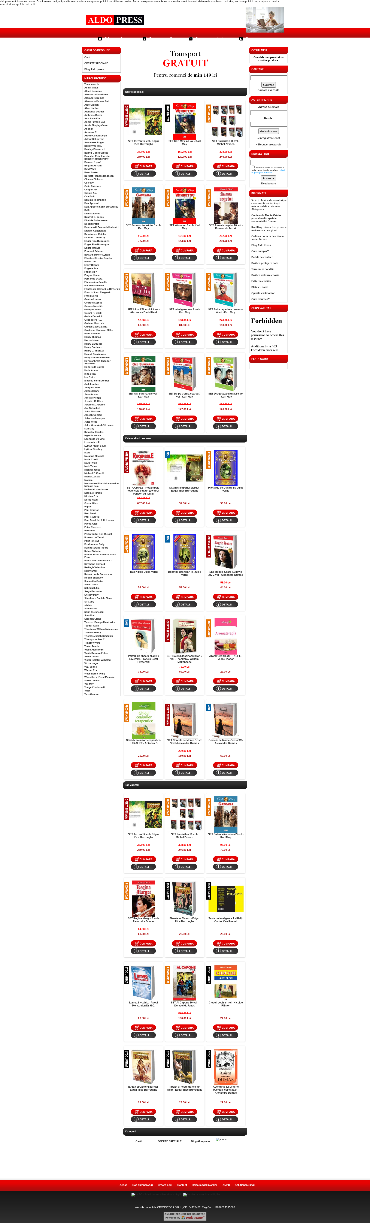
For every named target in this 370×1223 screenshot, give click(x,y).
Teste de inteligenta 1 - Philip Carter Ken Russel (226, 920)
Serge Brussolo (93, 591)
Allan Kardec (91, 108)
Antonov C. (90, 132)
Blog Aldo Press (261, 245)
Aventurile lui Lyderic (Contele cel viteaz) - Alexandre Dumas (226, 1089)
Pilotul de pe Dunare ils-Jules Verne (225, 489)
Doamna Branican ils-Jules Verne (184, 573)
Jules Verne (90, 421)
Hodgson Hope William (97, 357)
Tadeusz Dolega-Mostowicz (99, 622)
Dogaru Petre (91, 224)
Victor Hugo (91, 663)
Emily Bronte (91, 265)
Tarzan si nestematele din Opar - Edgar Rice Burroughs (184, 1088)
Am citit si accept (9, 4)
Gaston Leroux (92, 299)
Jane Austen (91, 394)
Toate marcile (91, 84)
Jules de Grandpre (94, 418)
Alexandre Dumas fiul (96, 101)
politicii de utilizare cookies (115, 1)
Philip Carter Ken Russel (98, 534)
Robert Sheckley (93, 577)
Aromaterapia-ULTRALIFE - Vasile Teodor (225, 658)
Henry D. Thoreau (94, 350)
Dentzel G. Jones (94, 217)
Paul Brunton (91, 510)
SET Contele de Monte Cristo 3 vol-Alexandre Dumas (184, 742)
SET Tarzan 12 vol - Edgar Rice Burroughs (143, 143)
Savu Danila (91, 584)
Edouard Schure (93, 251)
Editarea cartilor (261, 281)
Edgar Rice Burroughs (96, 241)
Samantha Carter (93, 581)
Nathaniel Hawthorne (96, 489)
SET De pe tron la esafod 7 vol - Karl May (185, 395)
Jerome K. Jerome (94, 404)
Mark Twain (90, 463)
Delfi (87, 210)
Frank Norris (91, 296)
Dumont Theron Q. (95, 237)
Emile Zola (90, 261)
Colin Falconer (92, 186)
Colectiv (89, 182)
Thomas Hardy (92, 632)
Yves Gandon (91, 694)
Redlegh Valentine (94, 567)
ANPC (226, 1185)
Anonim (88, 128)
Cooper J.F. (90, 189)
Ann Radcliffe (92, 118)
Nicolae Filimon (93, 493)
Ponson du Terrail (94, 537)
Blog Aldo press (94, 69)
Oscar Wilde (91, 503)
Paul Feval (90, 513)
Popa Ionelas (91, 541)
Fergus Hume (92, 275)
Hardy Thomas (92, 337)
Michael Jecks (92, 469)
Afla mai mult (27, 4)
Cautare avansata (268, 90)
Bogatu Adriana (93, 165)
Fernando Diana (93, 278)
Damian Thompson (95, 200)
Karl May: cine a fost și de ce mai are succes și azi (268, 229)
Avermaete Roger (94, 142)
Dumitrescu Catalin (95, 234)
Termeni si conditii (262, 269)
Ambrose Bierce (93, 115)
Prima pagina (115, 38)
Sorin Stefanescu (94, 612)
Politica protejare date (264, 263)
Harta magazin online (205, 1185)
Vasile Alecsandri (93, 649)
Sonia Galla (90, 608)
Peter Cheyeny (92, 527)
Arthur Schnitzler (94, 139)
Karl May (89, 428)
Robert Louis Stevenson (98, 574)
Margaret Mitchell (94, 456)
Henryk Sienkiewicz (95, 354)
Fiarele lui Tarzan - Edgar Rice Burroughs (185, 920)
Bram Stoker (91, 172)
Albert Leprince (93, 91)
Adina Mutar (91, 87)
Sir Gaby (89, 601)
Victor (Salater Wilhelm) (97, 660)
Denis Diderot (92, 213)
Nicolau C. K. (91, 496)
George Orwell (92, 309)
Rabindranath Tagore (96, 547)
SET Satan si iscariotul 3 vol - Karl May (143, 227)
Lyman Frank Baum (95, 445)
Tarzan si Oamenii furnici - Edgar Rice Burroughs (143, 1088)
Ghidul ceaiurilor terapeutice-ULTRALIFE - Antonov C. (143, 742)
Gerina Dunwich (93, 316)
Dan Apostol (91, 203)
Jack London (91, 384)
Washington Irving (94, 673)
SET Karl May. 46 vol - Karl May (185, 143)
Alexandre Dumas (94, 98)
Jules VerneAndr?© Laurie (99, 425)
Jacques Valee (92, 387)
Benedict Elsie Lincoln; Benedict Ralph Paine (97, 157)
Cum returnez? (260, 299)
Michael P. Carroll (94, 473)
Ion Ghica (89, 377)
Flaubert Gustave (94, 285)
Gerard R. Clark (92, 313)
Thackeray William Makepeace (101, 629)
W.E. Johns (90, 666)
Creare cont (165, 1185)
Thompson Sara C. (94, 639)
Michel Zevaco (92, 476)
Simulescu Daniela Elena (98, 598)
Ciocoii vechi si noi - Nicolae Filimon (226, 1004)
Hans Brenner (92, 333)
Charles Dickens (93, 179)
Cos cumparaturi (208, 38)
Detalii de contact (262, 257)
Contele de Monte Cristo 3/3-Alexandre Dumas (226, 742)
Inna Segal (90, 373)
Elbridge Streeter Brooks (98, 258)
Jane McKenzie (92, 397)
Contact (252, 38)
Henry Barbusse (93, 343)
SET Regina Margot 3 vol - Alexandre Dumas (143, 920)
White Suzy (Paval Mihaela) (99, 677)
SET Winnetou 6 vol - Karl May (184, 227)
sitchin (88, 605)
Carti (87, 57)
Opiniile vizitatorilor (263, 293)
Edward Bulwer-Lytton (97, 254)
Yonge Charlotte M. (95, 687)
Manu (87, 452)
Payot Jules (90, 523)
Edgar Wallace (92, 248)
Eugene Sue (91, 268)
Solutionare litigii (245, 1185)
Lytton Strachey (93, 449)
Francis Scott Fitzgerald (97, 292)
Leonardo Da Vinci (94, 439)
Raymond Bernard (94, 564)
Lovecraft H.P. (92, 442)
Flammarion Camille (95, 282)
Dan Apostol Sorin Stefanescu (101, 206)
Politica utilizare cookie (265, 275)
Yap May (89, 684)
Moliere (88, 480)
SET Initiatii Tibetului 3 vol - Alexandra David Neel (143, 311)
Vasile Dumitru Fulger (96, 653)
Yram (87, 690)
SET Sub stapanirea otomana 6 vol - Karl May (225, 311)
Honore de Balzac (94, 367)
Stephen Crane (92, 618)
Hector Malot (91, 340)
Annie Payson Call (94, 122)
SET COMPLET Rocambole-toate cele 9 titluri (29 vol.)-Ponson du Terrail (143, 490)
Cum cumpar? (160, 38)
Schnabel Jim (92, 588)
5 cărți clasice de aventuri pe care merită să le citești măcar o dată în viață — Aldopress (268, 205)
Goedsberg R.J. (93, 319)
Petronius (89, 530)
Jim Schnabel (92, 408)
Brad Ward (90, 169)
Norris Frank (91, 499)
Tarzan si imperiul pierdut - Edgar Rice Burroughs (185, 489)
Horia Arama (91, 370)
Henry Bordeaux (93, 347)
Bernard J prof (92, 162)
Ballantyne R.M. (93, 146)
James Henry (91, 391)
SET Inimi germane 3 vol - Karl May (184, 311)
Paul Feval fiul (92, 517)
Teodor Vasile (91, 625)
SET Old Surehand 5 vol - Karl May (143, 395)
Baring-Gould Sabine (96, 152)
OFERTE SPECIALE (96, 63)
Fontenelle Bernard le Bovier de (102, 289)
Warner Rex (90, 670)
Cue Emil (89, 196)
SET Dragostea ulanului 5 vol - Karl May (225, 395)
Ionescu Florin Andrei (96, 380)
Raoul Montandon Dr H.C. (98, 560)
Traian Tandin (92, 646)
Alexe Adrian (91, 104)
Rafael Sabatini (92, 551)
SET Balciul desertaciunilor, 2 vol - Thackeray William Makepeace (184, 659)
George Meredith (93, 306)
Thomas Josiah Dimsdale (98, 636)
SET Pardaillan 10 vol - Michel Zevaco (225, 143)
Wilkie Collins (92, 680)
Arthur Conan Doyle (95, 135)
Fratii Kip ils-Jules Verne (143, 571)
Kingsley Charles (93, 432)
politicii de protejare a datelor (262, 1)
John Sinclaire (92, 411)
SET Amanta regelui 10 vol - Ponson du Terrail (226, 227)
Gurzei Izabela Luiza (95, 326)
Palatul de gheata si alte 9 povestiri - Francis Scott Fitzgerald (143, 659)
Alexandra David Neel (96, 94)
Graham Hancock (94, 323)
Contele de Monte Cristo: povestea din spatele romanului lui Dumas (266, 218)
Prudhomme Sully (94, 544)
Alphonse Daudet (94, 111)
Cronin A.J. (90, 193)
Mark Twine (90, 466)
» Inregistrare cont (268, 138)
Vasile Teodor (91, 656)
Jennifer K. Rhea (93, 401)
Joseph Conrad (93, 415)
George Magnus (93, 302)
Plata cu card (259, 287)
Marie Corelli (91, 459)
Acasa (123, 1185)
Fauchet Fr (90, 272)
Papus (87, 506)
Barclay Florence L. (95, 149)
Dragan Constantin (95, 230)
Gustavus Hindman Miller (98, 330)
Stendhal (89, 615)
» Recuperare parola (268, 144)
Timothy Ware (92, 642)
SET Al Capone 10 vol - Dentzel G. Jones (184, 1004)
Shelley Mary (91, 595)
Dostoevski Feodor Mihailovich (101, 227)
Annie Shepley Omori (96, 125)
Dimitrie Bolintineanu (96, 220)
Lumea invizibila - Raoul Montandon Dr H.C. (143, 1004)
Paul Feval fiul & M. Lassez (99, 520)
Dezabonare (268, 183)
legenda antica (92, 435)
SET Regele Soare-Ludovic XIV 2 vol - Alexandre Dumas (225, 573)
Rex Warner (90, 571)
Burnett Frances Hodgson (99, 176)
